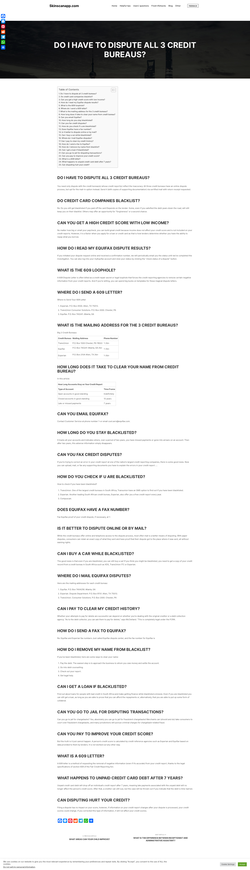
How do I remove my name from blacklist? (80, 147)
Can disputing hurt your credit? (75, 165)
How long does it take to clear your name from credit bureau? (88, 114)
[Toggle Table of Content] (112, 90)
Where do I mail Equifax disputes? (77, 138)
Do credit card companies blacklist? (77, 96)
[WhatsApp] (3, 42)
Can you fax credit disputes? (74, 123)
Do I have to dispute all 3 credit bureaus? (78, 93)
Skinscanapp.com (62, 6)
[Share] (3, 47)
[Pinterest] (3, 26)
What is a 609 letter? (71, 159)
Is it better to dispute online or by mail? (79, 132)
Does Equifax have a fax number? (76, 129)
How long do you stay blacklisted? (77, 120)
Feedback (193, 6)
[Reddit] (3, 31)
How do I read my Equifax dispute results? (79, 102)
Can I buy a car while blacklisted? (76, 135)
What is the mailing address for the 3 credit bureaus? (84, 111)
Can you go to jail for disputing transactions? (82, 153)
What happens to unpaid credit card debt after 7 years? (86, 162)
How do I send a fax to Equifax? (76, 144)
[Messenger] (3, 21)
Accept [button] (242, 864)
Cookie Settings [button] (227, 864)
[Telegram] (3, 37)
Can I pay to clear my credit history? (77, 141)
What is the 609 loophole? (72, 105)
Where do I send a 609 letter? (74, 108)
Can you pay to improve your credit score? (81, 156)
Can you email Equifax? (71, 117)
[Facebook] (3, 16)
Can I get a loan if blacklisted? (75, 150)
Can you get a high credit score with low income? (83, 99)
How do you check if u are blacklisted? (79, 126)
